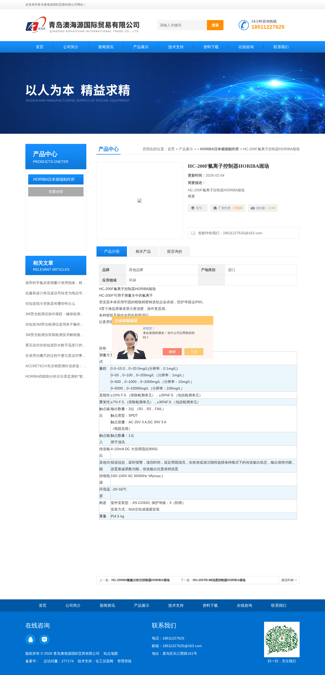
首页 (39, 47)
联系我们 (281, 47)
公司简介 (70, 47)
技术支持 (176, 47)
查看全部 (56, 192)
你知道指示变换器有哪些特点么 (50, 303)
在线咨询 (246, 47)
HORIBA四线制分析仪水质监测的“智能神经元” (55, 376)
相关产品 (143, 251)
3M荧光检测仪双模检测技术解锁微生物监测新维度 (55, 335)
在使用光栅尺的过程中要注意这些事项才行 (55, 355)
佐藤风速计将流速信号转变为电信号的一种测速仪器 (55, 293)
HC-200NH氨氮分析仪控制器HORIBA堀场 (140, 580)
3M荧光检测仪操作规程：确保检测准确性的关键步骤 (55, 314)
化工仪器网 (104, 661)
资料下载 (211, 47)
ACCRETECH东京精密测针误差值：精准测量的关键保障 (55, 366)
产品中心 (45, 153)
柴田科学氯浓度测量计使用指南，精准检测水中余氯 (55, 283)
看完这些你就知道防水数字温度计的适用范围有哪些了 (55, 345)
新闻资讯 (105, 47)
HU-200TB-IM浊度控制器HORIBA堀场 (219, 580)
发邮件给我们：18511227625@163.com (229, 233)
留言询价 (174, 251)
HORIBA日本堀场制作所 (54, 179)
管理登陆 (124, 661)
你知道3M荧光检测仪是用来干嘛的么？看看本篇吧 (55, 324)
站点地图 (111, 653)
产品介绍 (111, 251)
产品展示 (141, 47)
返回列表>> (289, 580)
